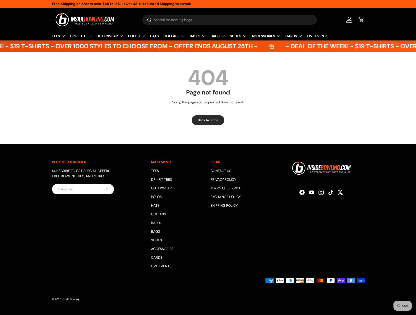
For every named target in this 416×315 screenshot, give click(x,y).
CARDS (291, 36)
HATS (154, 36)
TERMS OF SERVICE (225, 188)
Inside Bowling (70, 299)
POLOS (134, 36)
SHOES (235, 36)
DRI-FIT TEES (81, 36)
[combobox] (229, 20)
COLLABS (172, 36)
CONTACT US (220, 171)
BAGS (215, 36)
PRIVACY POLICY (223, 179)
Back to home (208, 120)
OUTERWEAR (107, 36)
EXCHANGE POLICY (225, 197)
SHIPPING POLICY (224, 205)
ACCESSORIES (263, 36)
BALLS (195, 36)
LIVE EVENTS (317, 36)
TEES (56, 36)
